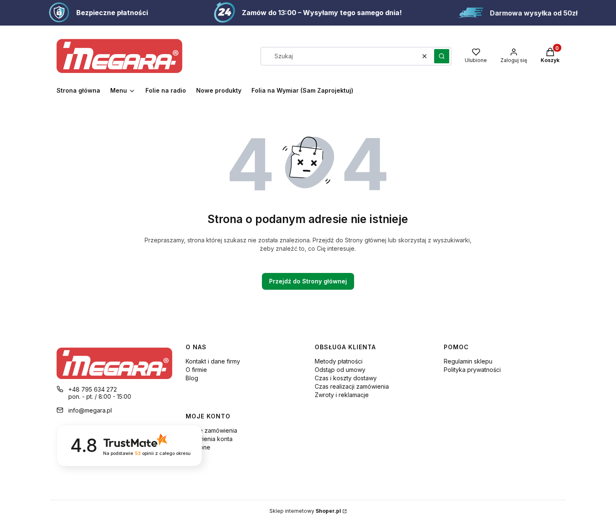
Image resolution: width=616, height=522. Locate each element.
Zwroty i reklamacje (342, 394)
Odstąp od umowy (340, 369)
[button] (441, 56)
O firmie (196, 369)
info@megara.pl (90, 410)
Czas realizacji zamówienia (352, 386)
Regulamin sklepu (468, 361)
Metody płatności (338, 361)
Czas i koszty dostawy (346, 378)
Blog (192, 378)
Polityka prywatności (472, 369)
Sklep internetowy (305, 511)
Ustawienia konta (209, 438)
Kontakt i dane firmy (213, 361)
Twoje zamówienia (211, 430)
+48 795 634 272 (92, 389)
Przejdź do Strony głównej (308, 281)
